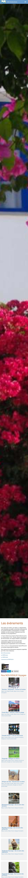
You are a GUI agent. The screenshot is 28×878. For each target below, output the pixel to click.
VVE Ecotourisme (12, 2)
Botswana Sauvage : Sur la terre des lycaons (13, 805)
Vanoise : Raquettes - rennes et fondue (14, 689)
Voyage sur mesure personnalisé (8, 738)
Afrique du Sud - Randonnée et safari (13, 782)
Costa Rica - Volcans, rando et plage (13, 712)
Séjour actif (4, 691)
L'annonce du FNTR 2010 (7, 659)
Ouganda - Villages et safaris (10, 758)
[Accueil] (3, 1)
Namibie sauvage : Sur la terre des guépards (12, 828)
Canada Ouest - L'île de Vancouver (12, 735)
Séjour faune (17, 691)
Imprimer (16, 671)
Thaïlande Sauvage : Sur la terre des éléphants (13, 851)
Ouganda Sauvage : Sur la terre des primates (13, 874)
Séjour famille (10, 691)
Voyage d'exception (19, 737)
